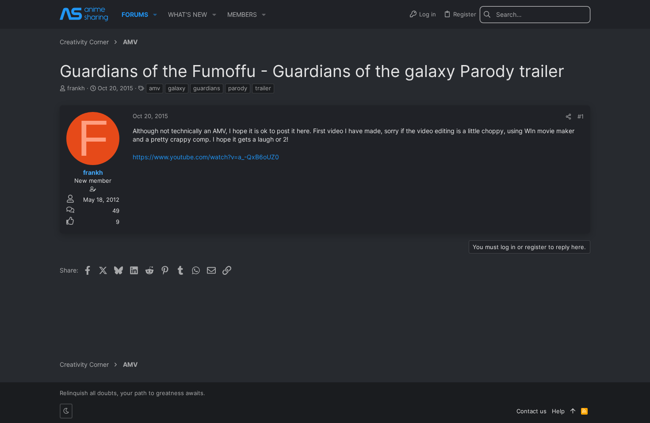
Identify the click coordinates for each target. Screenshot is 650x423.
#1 (580, 116)
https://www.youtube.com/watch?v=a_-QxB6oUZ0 (206, 157)
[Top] (572, 411)
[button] (155, 14)
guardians (206, 88)
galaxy (176, 88)
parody (237, 88)
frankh (76, 88)
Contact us (531, 411)
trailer (263, 88)
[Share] (568, 116)
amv (154, 88)
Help (558, 411)
